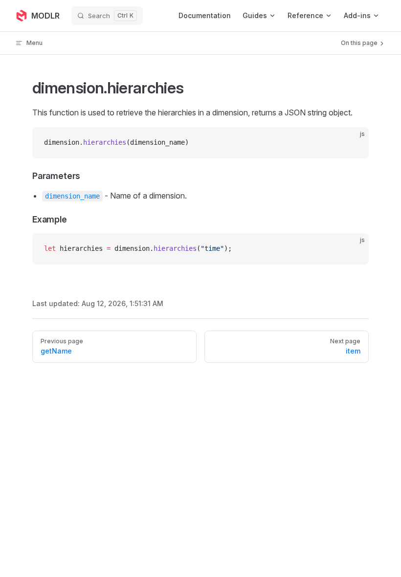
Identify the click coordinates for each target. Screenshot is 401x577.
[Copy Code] (353, 143)
